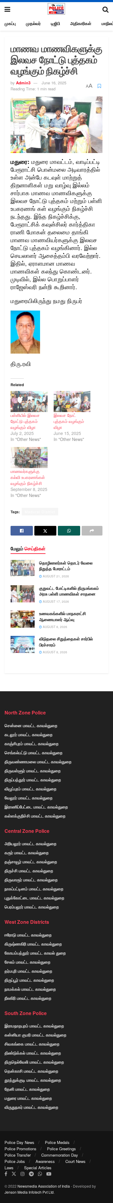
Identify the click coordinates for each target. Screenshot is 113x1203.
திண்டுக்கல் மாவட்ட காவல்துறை (33, 1053)
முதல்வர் (33, 23)
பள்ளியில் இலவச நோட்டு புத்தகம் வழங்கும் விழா (25, 421)
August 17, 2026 (55, 601)
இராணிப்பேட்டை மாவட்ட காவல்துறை (36, 807)
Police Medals (57, 1142)
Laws (9, 1167)
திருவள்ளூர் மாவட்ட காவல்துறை (33, 770)
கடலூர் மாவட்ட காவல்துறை (28, 734)
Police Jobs (15, 1161)
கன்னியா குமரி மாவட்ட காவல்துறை (35, 1035)
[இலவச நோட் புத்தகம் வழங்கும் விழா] (72, 401)
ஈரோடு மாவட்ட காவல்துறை (28, 935)
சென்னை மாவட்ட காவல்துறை (31, 725)
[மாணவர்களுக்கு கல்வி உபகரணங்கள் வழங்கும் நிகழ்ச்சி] (29, 457)
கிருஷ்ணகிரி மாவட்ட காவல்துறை (33, 944)
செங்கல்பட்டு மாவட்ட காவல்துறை (33, 752)
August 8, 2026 (54, 627)
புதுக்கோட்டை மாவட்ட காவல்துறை (34, 898)
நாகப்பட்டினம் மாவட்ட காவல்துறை (34, 889)
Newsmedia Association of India (43, 1186)
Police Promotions (20, 1148)
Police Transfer (18, 1155)
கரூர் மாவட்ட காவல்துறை (27, 852)
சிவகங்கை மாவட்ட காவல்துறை (32, 1044)
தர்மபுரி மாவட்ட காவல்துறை (28, 971)
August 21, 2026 (55, 576)
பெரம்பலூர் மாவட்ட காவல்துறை (32, 907)
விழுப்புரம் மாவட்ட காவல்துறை (30, 789)
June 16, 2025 (54, 83)
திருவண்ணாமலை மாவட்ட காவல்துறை (38, 761)
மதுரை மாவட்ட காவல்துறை (28, 1098)
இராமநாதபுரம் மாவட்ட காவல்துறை (34, 1026)
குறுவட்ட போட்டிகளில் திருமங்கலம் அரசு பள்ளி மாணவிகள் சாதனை (69, 591)
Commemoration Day (59, 1155)
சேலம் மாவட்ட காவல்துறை (27, 962)
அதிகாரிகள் (80, 23)
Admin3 (23, 83)
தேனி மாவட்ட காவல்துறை (27, 1089)
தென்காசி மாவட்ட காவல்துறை (31, 1071)
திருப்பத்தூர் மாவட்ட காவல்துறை (33, 779)
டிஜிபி (55, 23)
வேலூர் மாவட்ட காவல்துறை (28, 798)
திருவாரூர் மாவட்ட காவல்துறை (31, 879)
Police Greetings (61, 1148)
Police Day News (19, 1142)
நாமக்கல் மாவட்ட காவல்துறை (30, 989)
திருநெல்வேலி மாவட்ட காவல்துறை (34, 1062)
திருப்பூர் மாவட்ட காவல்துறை (29, 980)
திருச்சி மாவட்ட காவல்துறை (29, 870)
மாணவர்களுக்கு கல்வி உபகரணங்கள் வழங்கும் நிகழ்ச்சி (28, 477)
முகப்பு (10, 23)
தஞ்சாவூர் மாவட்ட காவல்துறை (31, 861)
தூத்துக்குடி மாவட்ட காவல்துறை (33, 1080)
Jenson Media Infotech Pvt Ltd (29, 1192)
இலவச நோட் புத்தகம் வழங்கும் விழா (69, 421)
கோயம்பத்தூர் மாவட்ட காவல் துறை (35, 953)
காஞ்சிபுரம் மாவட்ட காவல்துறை (31, 743)
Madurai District (40, 511)
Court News (75, 1161)
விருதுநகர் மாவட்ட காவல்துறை (31, 1107)
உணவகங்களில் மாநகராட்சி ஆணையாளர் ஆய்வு (62, 616)
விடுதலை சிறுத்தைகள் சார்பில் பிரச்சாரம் (66, 642)
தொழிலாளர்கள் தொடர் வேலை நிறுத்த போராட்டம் (66, 566)
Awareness (45, 1161)
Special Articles (38, 1167)
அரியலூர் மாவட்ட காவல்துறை (30, 843)
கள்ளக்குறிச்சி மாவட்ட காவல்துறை (35, 816)
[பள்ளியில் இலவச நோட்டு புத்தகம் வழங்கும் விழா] (29, 401)
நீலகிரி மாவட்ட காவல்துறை (28, 998)
